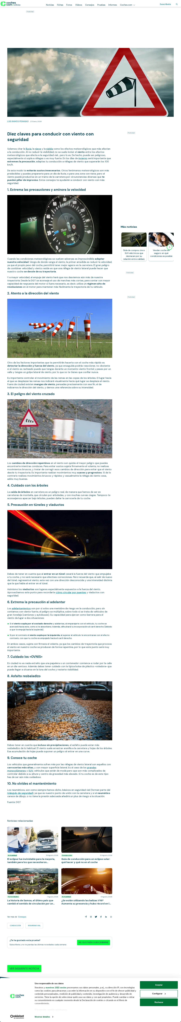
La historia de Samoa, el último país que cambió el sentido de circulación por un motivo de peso (31, 870)
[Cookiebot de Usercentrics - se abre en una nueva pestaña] (17, 1017)
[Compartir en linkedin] (105, 916)
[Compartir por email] (85, 916)
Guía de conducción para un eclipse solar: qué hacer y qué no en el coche (86, 829)
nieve (38, 148)
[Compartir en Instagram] (90, 916)
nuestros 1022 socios (56, 987)
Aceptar (159, 985)
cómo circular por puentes (71, 592)
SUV (30, 770)
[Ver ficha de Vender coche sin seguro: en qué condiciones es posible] (161, 246)
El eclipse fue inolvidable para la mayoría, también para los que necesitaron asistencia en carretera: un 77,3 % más (32, 831)
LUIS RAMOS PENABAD (18, 121)
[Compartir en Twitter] (95, 916)
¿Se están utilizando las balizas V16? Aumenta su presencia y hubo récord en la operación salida (85, 870)
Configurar (157, 993)
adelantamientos (21, 608)
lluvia (28, 148)
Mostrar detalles (42, 1017)
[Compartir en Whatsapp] (110, 916)
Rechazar (158, 1002)
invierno (82, 158)
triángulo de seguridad (20, 793)
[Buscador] (176, 4)
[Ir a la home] (10, 3)
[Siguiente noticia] (169, 247)
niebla (49, 148)
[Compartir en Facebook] (100, 916)
